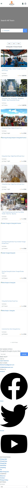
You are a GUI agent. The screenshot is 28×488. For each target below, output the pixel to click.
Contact (2, 478)
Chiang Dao (3, 461)
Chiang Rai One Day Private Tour (10, 301)
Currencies (2, 484)
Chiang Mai (3, 459)
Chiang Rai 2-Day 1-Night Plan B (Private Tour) (13, 156)
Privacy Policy (4, 480)
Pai (1, 469)
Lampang (3, 467)
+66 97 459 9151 (4, 361)
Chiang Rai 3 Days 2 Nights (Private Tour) (12, 128)
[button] (25, 3)
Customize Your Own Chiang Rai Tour (11, 329)
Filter (19, 43)
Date (9, 43)
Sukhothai (3, 465)
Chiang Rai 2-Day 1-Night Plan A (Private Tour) (13, 184)
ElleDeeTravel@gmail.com (7, 365)
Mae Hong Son (4, 471)
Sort (14, 43)
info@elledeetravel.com (6, 367)
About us (2, 476)
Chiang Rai (3, 463)
